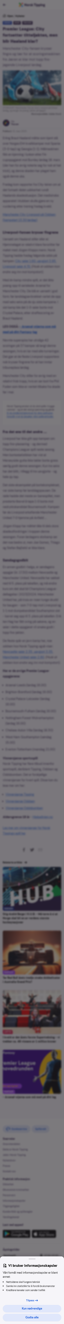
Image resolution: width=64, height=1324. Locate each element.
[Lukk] (32, 1259)
